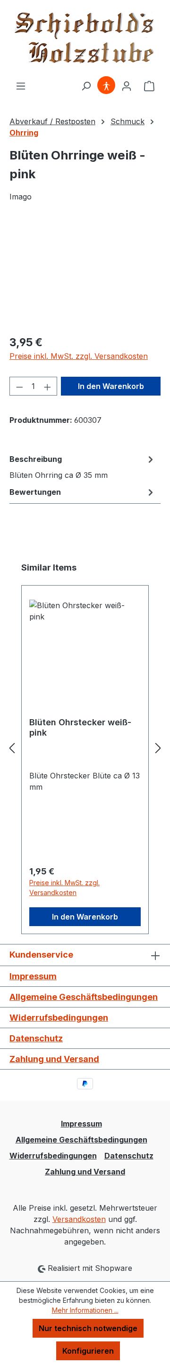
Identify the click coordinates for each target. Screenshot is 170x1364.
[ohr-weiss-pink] (85, 274)
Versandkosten (79, 1219)
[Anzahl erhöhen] (48, 386)
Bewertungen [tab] (35, 492)
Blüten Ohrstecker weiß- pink (80, 727)
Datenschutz (36, 1038)
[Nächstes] (158, 748)
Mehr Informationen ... (85, 1310)
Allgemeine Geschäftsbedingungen (83, 997)
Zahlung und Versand (54, 1059)
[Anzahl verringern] (19, 386)
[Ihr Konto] (126, 85)
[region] (85, 274)
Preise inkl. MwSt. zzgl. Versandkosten (78, 356)
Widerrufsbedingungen (58, 1018)
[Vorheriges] (12, 748)
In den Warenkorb (111, 386)
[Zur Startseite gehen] (85, 40)
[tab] (82, 466)
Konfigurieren (88, 1351)
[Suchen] (86, 85)
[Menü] (20, 85)
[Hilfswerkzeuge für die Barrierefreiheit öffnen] (106, 85)
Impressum (33, 976)
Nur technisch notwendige (88, 1328)
